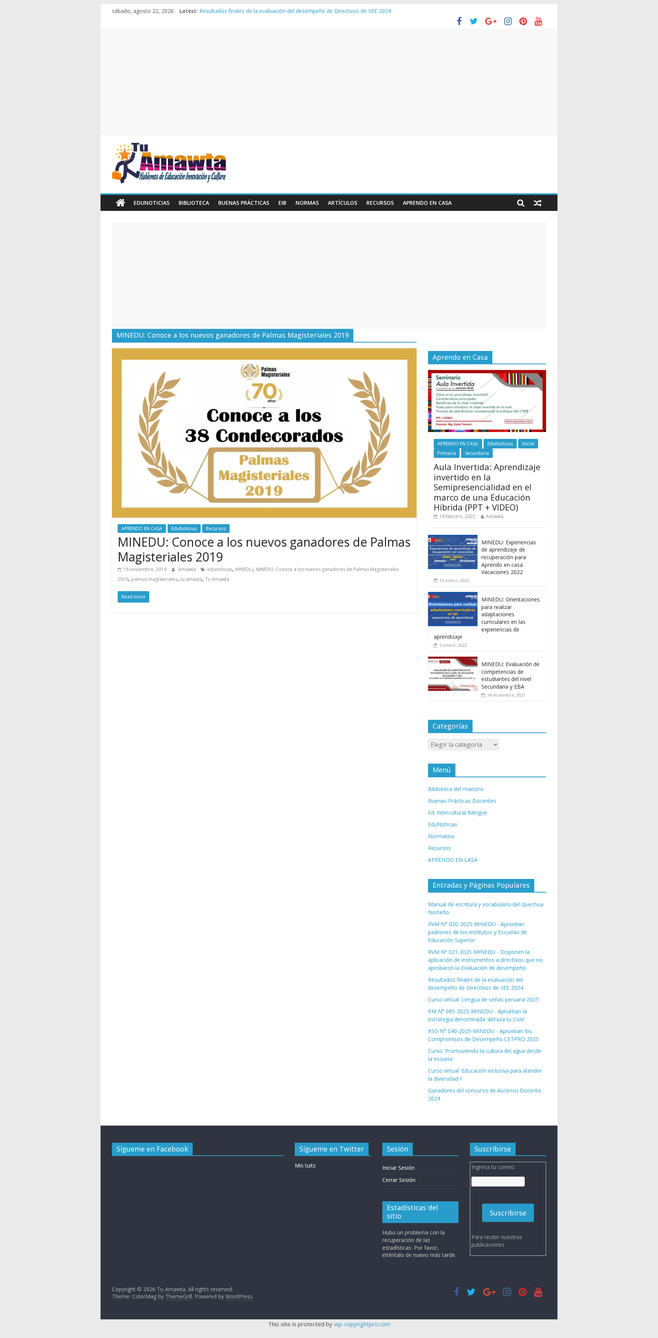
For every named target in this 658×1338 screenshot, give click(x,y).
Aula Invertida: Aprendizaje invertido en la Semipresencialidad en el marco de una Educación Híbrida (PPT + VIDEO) (487, 487)
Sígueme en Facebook (152, 1148)
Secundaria (477, 453)
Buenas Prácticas (243, 202)
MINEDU (244, 569)
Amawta (187, 569)
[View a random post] (537, 203)
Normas (307, 202)
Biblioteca (194, 202)
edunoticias (219, 569)
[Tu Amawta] (120, 203)
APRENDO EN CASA (427, 202)
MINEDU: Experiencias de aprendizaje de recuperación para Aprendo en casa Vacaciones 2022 (508, 557)
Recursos (380, 202)
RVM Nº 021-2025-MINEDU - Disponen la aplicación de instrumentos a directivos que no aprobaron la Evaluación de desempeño (485, 959)
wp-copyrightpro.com (362, 1324)
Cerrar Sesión (398, 1179)
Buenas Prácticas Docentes (462, 800)
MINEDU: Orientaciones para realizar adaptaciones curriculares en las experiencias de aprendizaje (487, 618)
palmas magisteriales (154, 579)
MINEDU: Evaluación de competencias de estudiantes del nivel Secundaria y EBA (510, 675)
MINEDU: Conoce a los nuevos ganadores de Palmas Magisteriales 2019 (264, 549)
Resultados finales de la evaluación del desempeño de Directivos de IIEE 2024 (295, 10)
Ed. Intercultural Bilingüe (457, 812)
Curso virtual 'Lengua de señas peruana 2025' (484, 999)
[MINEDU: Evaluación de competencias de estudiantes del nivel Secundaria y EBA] (453, 660)
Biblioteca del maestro (456, 789)
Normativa (441, 836)
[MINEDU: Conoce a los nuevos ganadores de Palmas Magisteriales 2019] (264, 353)
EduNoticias (151, 202)
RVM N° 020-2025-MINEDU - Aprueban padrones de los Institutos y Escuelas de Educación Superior (477, 932)
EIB (282, 202)
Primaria (447, 453)
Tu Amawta (217, 579)
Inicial (528, 443)
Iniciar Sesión (398, 1167)
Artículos (342, 202)
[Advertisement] (329, 82)
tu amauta (191, 579)
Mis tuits (305, 1165)
